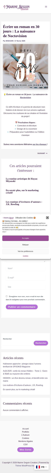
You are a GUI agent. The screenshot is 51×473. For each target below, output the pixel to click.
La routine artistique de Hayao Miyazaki (21, 179)
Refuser (25, 245)
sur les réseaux (40, 144)
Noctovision (25, 98)
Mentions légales (25, 441)
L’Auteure (25, 435)
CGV (25, 444)
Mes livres (25, 449)
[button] (47, 218)
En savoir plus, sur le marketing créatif (22, 191)
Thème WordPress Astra (25, 466)
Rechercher (7, 339)
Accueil (25, 429)
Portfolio (25, 432)
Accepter (25, 238)
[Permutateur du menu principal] (46, 6)
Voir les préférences (25, 251)
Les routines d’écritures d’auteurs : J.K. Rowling (24, 202)
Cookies (25, 256)
